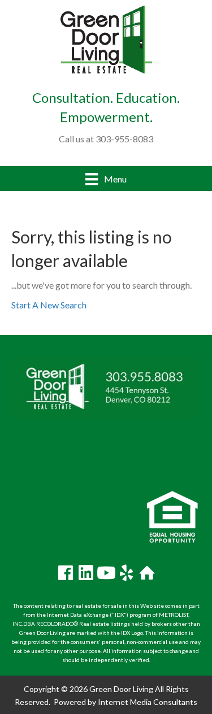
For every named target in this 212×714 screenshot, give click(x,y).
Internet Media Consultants (147, 702)
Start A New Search (48, 304)
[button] (65, 572)
